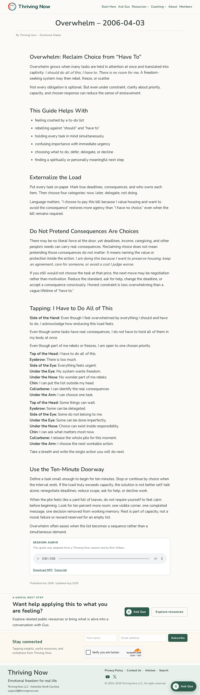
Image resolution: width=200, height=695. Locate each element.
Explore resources (169, 611)
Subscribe (178, 638)
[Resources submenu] (148, 6)
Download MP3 (43, 570)
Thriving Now (34, 6)
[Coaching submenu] (165, 6)
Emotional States (50, 35)
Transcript (60, 570)
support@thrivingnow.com (23, 691)
